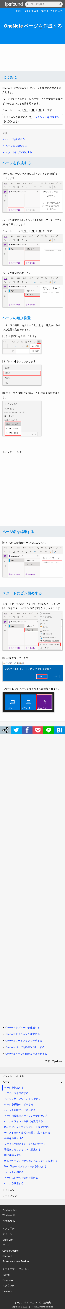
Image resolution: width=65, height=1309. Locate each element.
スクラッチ (8, 1285)
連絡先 (47, 1302)
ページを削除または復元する (20, 1110)
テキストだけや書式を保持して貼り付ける (27, 1132)
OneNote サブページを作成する (22, 1027)
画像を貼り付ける (14, 1138)
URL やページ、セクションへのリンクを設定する (31, 1160)
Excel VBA (7, 1239)
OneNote (7, 1256)
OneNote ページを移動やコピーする (25, 1047)
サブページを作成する (16, 1093)
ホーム (18, 1302)
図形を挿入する (12, 1155)
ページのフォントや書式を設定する (23, 1121)
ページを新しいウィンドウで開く (22, 1098)
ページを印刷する (14, 1172)
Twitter (6, 1274)
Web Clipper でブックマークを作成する (25, 1166)
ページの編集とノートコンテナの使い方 (26, 1115)
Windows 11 (8, 1215)
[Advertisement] (32, 57)
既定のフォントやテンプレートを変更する (27, 1127)
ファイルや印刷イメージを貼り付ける (24, 1143)
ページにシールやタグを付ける (21, 1177)
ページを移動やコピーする (18, 1104)
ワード (6, 1245)
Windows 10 (8, 1220)
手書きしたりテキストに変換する (22, 1149)
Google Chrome (10, 1250)
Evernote (7, 1291)
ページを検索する (14, 1183)
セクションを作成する (47, 117)
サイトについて (32, 1302)
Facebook (7, 1280)
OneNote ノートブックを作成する (23, 1040)
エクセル (7, 1234)
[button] (60, 4)
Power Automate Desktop (16, 1261)
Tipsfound (12, 4)
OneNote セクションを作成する (22, 1034)
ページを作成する (14, 1087)
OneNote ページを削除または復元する (26, 1053)
